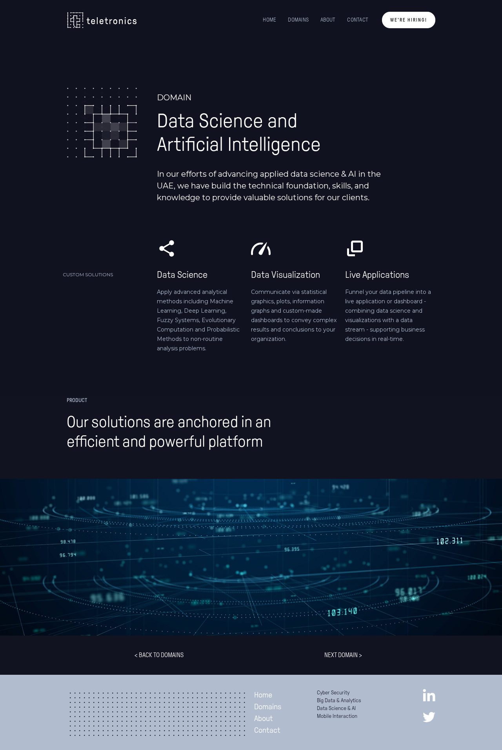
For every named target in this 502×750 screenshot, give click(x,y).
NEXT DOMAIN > (343, 655)
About (263, 718)
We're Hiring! (408, 20)
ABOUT (327, 20)
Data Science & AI (336, 708)
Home (263, 694)
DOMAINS (298, 20)
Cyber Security (333, 693)
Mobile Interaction (337, 716)
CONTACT (357, 20)
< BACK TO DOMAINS (159, 655)
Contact (267, 730)
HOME (269, 20)
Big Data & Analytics (339, 700)
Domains (267, 706)
